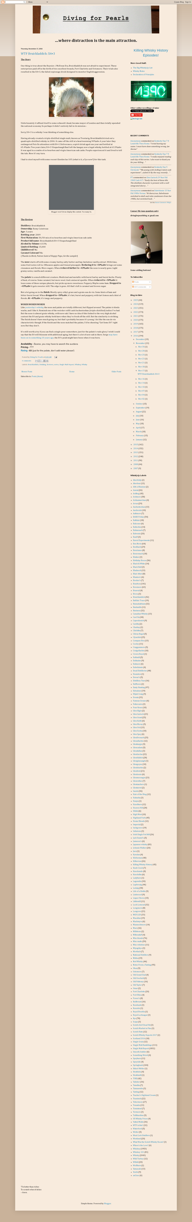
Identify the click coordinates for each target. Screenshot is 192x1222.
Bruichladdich (33, 365)
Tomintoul (137, 1109)
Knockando (138, 871)
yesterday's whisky (34, 307)
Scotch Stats (138, 1032)
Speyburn (137, 1058)
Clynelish (137, 637)
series (56, 365)
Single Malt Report (66, 365)
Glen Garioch (138, 714)
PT (131, 178)
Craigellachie (138, 651)
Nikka (135, 958)
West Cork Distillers (141, 1135)
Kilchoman (137, 858)
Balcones (137, 524)
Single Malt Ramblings (142, 1045)
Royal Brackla (139, 1012)
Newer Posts (27, 372)
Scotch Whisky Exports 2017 (145, 1035)
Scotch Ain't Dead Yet (141, 1025)
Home (71, 372)
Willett (135, 1162)
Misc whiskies (139, 945)
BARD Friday (138, 517)
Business (136, 611)
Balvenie (136, 534)
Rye (134, 1018)
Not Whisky (138, 962)
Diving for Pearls (36, 357)
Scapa (135, 1022)
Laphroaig (137, 885)
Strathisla (137, 1072)
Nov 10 (141, 387)
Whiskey (78, 365)
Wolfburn (137, 1166)
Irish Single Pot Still (141, 835)
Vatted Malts (138, 1122)
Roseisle (136, 1008)
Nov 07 (141, 391)
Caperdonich (138, 621)
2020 (136, 320)
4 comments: (27, 361)
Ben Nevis (137, 544)
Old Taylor (137, 985)
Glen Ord (136, 728)
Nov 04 (141, 395)
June (138, 420)
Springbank (138, 1065)
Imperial (136, 825)
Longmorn (137, 908)
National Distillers (140, 955)
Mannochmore (139, 925)
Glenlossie (137, 774)
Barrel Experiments (141, 540)
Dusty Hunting (139, 687)
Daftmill (136, 657)
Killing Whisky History (142, 865)
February (140, 436)
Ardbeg (136, 494)
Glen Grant (137, 718)
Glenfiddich (138, 758)
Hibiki (135, 811)
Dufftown (137, 684)
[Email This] (36, 360)
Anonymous (135, 141)
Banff (135, 537)
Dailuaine (137, 661)
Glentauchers (138, 784)
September (140, 408)
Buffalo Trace (139, 601)
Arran (135, 504)
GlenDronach (138, 738)
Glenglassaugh (139, 761)
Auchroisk (137, 510)
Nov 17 (141, 371)
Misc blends (138, 938)
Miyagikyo (137, 948)
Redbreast (137, 1002)
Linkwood (137, 895)
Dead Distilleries (140, 671)
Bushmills (137, 607)
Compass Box (138, 641)
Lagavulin (137, 881)
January (139, 440)
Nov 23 (141, 359)
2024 (136, 304)
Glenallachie (138, 741)
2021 (136, 316)
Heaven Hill (138, 808)
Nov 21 (141, 363)
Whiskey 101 (138, 1152)
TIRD (135, 1079)
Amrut (135, 490)
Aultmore (137, 514)
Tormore (137, 1112)
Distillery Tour (139, 681)
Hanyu (135, 801)
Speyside (137, 1062)
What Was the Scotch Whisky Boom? (148, 1142)
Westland (137, 1139)
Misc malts (137, 941)
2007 (136, 468)
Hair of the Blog (140, 794)
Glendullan (137, 751)
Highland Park (139, 818)
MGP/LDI (137, 915)
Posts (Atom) (37, 376)
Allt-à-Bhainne (139, 487)
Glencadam (137, 748)
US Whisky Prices (140, 1119)
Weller (136, 1132)
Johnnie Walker (139, 848)
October (139, 404)
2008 (136, 464)
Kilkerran (137, 861)
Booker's (137, 580)
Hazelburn (137, 804)
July (138, 416)
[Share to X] (41, 360)
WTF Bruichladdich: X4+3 (38, 53)
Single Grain (138, 1042)
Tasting (136, 1092)
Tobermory (138, 1102)
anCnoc (136, 1175)
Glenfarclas (138, 754)
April (138, 428)
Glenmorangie (139, 778)
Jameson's (137, 841)
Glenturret (137, 788)
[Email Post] (55, 357)
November (140, 343)
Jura (134, 851)
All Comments (140, 287)
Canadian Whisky (140, 614)
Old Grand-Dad (139, 975)
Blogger (107, 1204)
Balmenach (138, 530)
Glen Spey (137, 734)
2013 (136, 452)
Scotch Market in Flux (142, 1028)
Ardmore (137, 497)
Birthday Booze (139, 560)
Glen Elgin (137, 711)
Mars (135, 928)
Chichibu (136, 631)
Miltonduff (137, 935)
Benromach (138, 554)
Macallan (137, 918)
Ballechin (137, 527)
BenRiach (137, 547)
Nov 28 (141, 351)
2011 (136, 460)
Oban (135, 968)
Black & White (139, 564)
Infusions (137, 831)
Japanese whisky (140, 845)
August (139, 412)
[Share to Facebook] (44, 360)
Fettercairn (137, 704)
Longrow (137, 911)
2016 (136, 336)
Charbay (136, 627)
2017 (136, 332)
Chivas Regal (138, 634)
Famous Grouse (139, 701)
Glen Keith (137, 721)
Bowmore (137, 587)
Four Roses (137, 708)
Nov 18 (141, 367)
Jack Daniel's (138, 838)
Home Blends (138, 821)
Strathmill (137, 1075)
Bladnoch (137, 570)
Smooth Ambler (139, 1052)
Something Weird (140, 1055)
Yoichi (135, 1172)
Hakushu (136, 798)
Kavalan (136, 855)
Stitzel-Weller (138, 1069)
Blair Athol (137, 574)
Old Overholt (138, 978)
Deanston (137, 674)
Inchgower (137, 828)
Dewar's (136, 677)
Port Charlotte (139, 992)
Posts (136, 282)
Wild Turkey (138, 1159)
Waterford (137, 1129)
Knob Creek (138, 868)
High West (137, 814)
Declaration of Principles (143, 75)
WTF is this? (138, 1125)
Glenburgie (137, 744)
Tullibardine (138, 1115)
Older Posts (116, 372)
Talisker (136, 1082)
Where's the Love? (140, 1145)
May (138, 424)
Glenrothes (137, 781)
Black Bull (137, 567)
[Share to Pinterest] (47, 360)
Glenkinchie (138, 768)
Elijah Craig (138, 694)
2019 (136, 324)
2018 (136, 328)
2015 (136, 445)
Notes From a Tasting (142, 965)
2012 (136, 457)
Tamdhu (136, 1085)
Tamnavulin (138, 1089)
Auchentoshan (139, 507)
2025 (136, 300)
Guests (135, 791)
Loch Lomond (139, 905)
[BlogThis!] (39, 360)
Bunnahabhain (139, 604)
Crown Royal (138, 654)
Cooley (136, 644)
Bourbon (136, 584)
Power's (136, 998)
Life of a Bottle (139, 891)
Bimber (136, 557)
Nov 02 (141, 399)
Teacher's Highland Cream (144, 1095)
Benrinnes (137, 550)
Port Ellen (137, 995)
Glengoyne (137, 764)
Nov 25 (141, 355)
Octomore (137, 972)
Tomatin (136, 1105)
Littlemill (137, 901)
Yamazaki (137, 1169)
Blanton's (137, 577)
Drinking (42, 365)
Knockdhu (137, 875)
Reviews (50, 365)
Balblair (136, 520)
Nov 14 (141, 383)
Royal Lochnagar (140, 1015)
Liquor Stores (138, 898)
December (140, 339)
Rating (24, 350)
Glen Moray (138, 724)
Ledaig (136, 888)
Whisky (84, 365)
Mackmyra (137, 922)
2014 (136, 449)
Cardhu (136, 624)
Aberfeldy (137, 480)
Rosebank (137, 1005)
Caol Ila (136, 617)
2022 (136, 312)
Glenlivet (136, 771)
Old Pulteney (138, 982)
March (139, 432)
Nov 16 (141, 379)
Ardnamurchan (139, 500)
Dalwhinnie (138, 667)
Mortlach (137, 952)
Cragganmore (139, 647)
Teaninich (137, 1099)
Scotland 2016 (139, 1039)
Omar (135, 988)
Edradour (137, 691)
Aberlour (137, 484)
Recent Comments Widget (163, 202)
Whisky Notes (139, 71)
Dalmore (136, 664)
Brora (135, 594)
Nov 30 (141, 347)
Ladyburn (137, 878)
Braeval (136, 591)
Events (136, 697)
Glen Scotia (137, 731)
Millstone (137, 931)
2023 (136, 308)
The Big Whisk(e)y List (142, 68)
